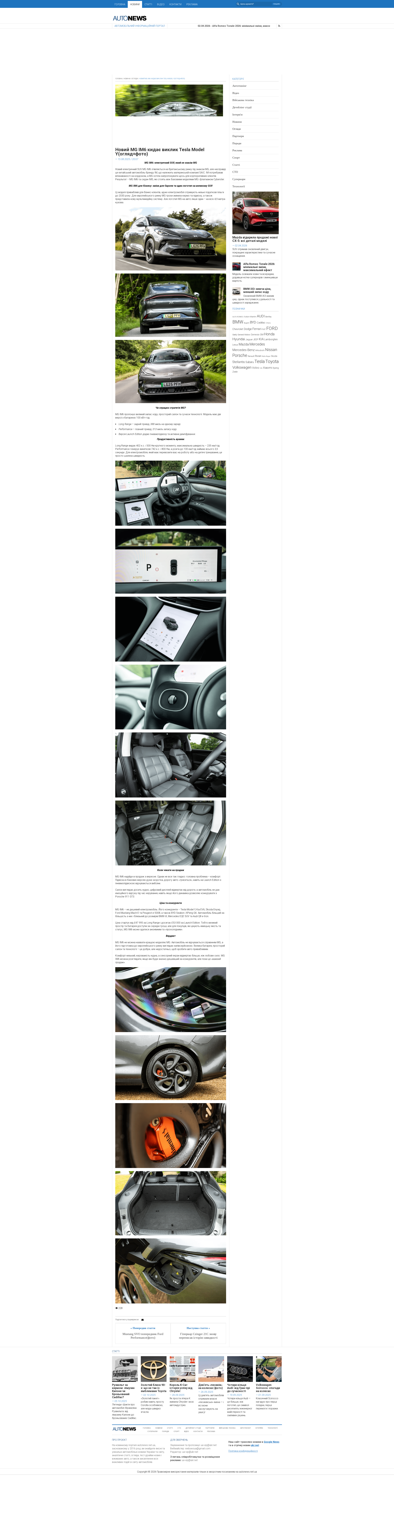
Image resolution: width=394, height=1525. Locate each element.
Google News (271, 1441)
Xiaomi (267, 367)
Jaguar (249, 339)
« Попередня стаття (143, 1328)
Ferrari (256, 329)
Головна (120, 4)
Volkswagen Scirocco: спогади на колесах (268, 1388)
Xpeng (276, 368)
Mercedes (257, 344)
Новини (135, 4)
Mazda (244, 344)
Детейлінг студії (242, 107)
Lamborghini (270, 339)
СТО (235, 171)
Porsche (239, 355)
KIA (261, 339)
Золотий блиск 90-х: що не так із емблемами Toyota (153, 1388)
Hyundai (238, 339)
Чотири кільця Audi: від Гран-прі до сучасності (238, 1388)
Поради (236, 143)
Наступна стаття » (198, 1328)
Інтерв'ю (237, 114)
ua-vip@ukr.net (209, 1445)
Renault (251, 356)
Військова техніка (243, 100)
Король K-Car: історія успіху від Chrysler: (181, 1388)
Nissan (271, 349)
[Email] (142, 1319)
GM (261, 334)
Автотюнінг (239, 85)
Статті (148, 4)
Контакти (175, 4)
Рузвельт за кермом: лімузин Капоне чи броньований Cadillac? (123, 1391)
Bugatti (246, 323)
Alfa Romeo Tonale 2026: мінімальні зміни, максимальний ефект (259, 267)
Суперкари (238, 179)
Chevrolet (237, 329)
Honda (269, 334)
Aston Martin (250, 316)
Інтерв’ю (259, 1428)
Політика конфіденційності (243, 1451)
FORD (272, 328)
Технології (238, 186)
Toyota (272, 361)
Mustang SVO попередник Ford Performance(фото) (143, 1335)
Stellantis (238, 362)
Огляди (135, 78)
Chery (268, 323)
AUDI (261, 316)
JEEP (255, 339)
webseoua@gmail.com (197, 1448)
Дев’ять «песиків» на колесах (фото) (210, 1386)
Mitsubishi (260, 350)
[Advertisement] (197, 51)
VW (261, 368)
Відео (161, 4)
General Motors (244, 334)
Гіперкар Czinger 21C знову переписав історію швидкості (198, 1335)
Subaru (249, 362)
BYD (253, 322)
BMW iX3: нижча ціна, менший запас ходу (257, 290)
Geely (234, 334)
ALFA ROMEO (237, 317)
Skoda (274, 356)
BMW (237, 322)
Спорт (236, 157)
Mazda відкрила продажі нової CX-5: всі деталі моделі (255, 239)
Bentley (268, 316)
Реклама (192, 4)
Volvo (255, 367)
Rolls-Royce (266, 356)
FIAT (264, 329)
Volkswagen (241, 367)
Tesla (259, 361)
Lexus (235, 344)
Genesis (255, 334)
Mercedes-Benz (243, 350)
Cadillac (261, 322)
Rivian (258, 356)
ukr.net (255, 1445)
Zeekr (235, 372)
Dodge (248, 329)
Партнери (238, 136)
